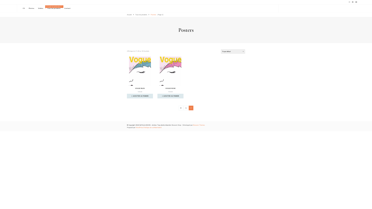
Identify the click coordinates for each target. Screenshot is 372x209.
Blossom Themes (199, 125)
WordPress (139, 127)
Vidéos (40, 8)
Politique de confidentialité (152, 127)
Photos (31, 8)
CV (24, 8)
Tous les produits (54, 7)
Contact (67, 8)
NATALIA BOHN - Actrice (148, 125)
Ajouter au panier (141, 96)
